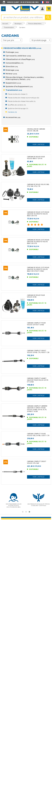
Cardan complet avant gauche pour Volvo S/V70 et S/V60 (37, 380)
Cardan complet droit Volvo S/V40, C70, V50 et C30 (38, 351)
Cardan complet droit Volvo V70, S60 (36, 462)
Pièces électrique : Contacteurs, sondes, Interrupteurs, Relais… (25, 78)
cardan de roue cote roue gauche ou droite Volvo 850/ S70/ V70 (38, 213)
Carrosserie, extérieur (18, 56)
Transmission (14, 90)
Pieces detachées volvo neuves (22, 48)
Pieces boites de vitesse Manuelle (21, 101)
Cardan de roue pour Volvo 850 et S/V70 (36, 157)
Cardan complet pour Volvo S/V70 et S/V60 (36, 323)
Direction (12, 66)
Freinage (12, 52)
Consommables (14, 63)
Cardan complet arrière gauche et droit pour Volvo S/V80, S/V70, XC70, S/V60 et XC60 (37, 408)
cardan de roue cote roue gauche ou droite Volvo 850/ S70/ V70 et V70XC (38, 269)
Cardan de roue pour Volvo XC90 (36, 296)
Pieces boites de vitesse (17, 94)
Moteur (11, 74)
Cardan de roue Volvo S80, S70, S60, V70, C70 (38, 185)
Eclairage (12, 70)
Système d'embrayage (18, 108)
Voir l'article (38, 144)
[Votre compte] (42, 8)
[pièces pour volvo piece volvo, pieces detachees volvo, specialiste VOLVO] (25, 9)
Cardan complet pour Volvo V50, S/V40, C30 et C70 (38, 434)
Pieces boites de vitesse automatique (23, 98)
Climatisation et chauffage (20, 59)
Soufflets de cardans (17, 105)
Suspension (13, 83)
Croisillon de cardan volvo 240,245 (36, 130)
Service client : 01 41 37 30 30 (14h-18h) (23, 2)
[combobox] (11, 40)
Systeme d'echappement (19, 86)
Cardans (12, 112)
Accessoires (13, 117)
